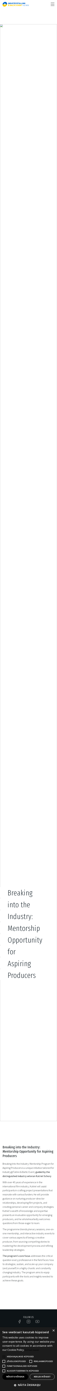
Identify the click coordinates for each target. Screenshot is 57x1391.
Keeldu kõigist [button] (42, 1376)
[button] (28, 1385)
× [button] (53, 1330)
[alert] (28, 1359)
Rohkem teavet (32, 1350)
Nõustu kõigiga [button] (15, 1376)
